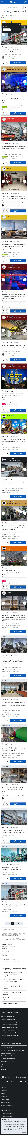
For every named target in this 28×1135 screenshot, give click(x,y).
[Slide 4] (14, 237)
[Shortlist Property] (24, 27)
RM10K (17, 938)
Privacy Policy (5, 1099)
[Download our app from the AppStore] (7, 1077)
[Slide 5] (15, 139)
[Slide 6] (16, 139)
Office (17, 939)
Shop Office (21, 939)
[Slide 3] (12, 189)
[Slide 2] (11, 139)
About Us (3, 1087)
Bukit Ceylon (5, 946)
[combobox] (13, 7)
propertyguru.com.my (7, 1113)
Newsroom (4, 1090)
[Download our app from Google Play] (21, 1077)
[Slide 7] (17, 139)
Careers (3, 1093)
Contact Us (4, 1096)
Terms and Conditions (7, 1105)
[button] (19, 25)
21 (15, 923)
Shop (14, 939)
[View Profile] (14, 22)
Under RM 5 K (13, 953)
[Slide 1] (10, 139)
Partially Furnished (14, 961)
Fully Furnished (5, 961)
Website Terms (5, 1102)
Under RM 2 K (5, 953)
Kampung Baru (12, 946)
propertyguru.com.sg (6, 1116)
